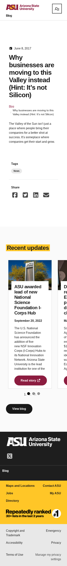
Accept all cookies (19, 533)
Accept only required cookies (26, 545)
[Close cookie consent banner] (57, 495)
